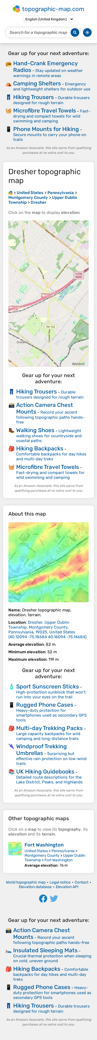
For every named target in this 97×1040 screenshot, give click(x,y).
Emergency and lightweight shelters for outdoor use (51, 87)
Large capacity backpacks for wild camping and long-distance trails (48, 736)
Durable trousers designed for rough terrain (51, 100)
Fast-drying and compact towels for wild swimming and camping (51, 116)
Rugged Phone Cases (44, 704)
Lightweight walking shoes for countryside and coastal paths (49, 435)
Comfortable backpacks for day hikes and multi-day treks (51, 456)
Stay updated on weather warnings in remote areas (48, 73)
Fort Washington (44, 845)
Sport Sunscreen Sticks (47, 686)
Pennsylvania (63, 851)
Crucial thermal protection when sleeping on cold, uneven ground (52, 958)
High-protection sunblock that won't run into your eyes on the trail (51, 694)
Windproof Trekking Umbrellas (41, 749)
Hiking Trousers (33, 97)
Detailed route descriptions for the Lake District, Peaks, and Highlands (49, 779)
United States (36, 851)
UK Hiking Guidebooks (45, 771)
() (47, 629)
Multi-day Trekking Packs (49, 728)
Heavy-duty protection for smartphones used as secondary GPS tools (51, 715)
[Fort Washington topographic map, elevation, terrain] (15, 855)
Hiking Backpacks (39, 448)
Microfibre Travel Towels (44, 110)
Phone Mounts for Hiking (46, 129)
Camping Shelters (37, 83)
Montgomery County (42, 855)
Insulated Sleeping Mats (45, 950)
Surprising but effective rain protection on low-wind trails (51, 758)
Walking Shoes (35, 430)
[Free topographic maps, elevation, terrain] (10, 192)
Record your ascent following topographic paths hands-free (50, 417)
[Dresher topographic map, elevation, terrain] (48, 562)
